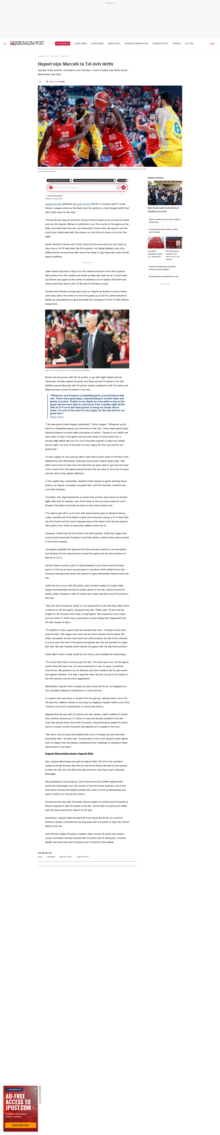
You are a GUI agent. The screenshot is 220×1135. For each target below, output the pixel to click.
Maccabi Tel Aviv (82, 204)
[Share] (40, 81)
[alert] (20, 1109)
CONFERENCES (62, 43)
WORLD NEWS (97, 43)
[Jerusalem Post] (25, 43)
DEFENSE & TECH (160, 43)
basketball (51, 857)
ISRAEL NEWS (81, 43)
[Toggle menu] (5, 43)
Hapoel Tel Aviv (53, 204)
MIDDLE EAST (114, 43)
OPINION (176, 43)
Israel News (55, 56)
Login (212, 43)
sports (40, 857)
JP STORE (189, 43)
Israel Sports (65, 56)
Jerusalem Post (43, 56)
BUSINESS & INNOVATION (136, 43)
